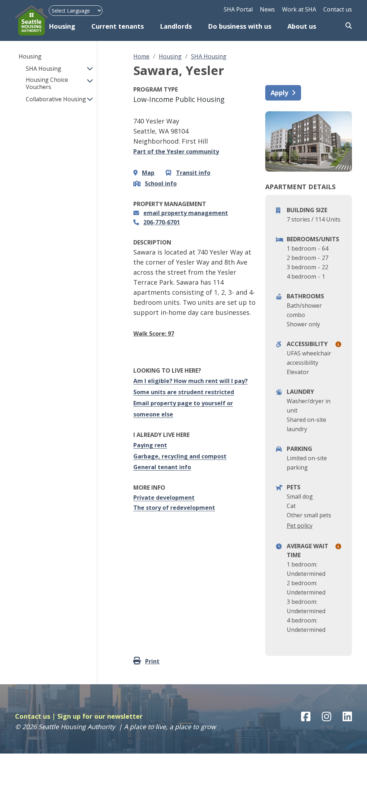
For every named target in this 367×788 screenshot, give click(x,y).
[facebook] (305, 716)
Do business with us (239, 26)
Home (141, 56)
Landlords (176, 26)
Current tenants (117, 26)
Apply (279, 92)
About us (301, 26)
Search (348, 26)
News (267, 9)
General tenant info (162, 467)
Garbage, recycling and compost (180, 456)
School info (161, 183)
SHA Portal (238, 9)
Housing (62, 26)
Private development (164, 498)
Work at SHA (299, 9)
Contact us (337, 9)
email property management (185, 213)
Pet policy (300, 526)
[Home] (31, 20)
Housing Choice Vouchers (47, 83)
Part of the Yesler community (176, 151)
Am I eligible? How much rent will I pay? (190, 381)
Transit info (193, 173)
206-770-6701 (161, 222)
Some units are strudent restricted (183, 392)
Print (152, 661)
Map (148, 173)
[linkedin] (347, 716)
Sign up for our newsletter (100, 716)
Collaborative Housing (56, 99)
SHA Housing (43, 68)
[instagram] (326, 716)
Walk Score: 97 (153, 333)
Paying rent (150, 445)
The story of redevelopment (174, 508)
